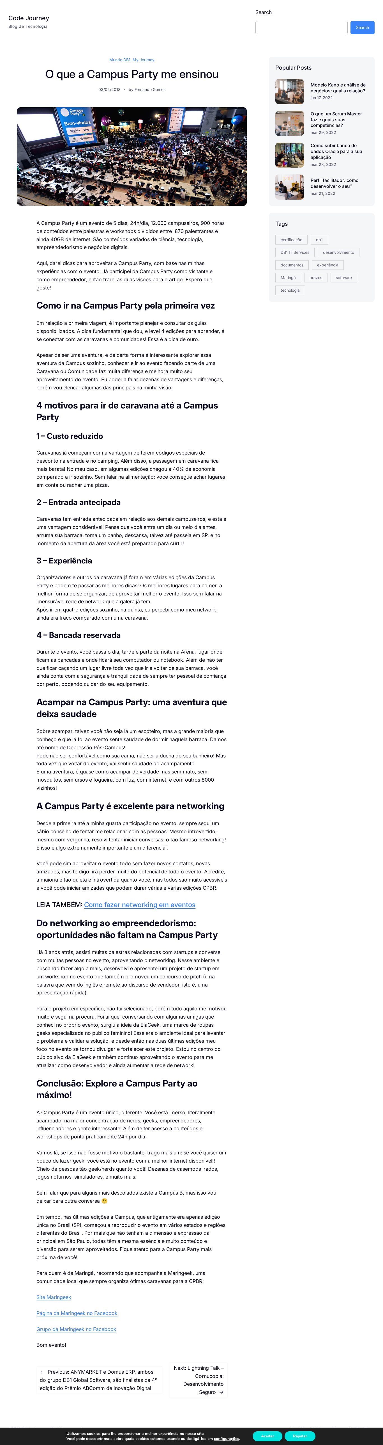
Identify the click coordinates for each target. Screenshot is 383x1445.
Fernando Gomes (150, 89)
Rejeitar (300, 1436)
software (344, 277)
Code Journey (28, 18)
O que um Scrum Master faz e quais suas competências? (336, 119)
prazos (316, 277)
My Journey (143, 59)
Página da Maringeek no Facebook (76, 1313)
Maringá (288, 277)
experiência (327, 264)
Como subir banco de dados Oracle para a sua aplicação (336, 151)
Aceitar (267, 1436)
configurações (226, 1438)
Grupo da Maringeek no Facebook (76, 1329)
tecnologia (290, 290)
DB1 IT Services (295, 252)
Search (263, 12)
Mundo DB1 (119, 59)
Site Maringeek (53, 1297)
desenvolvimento (338, 252)
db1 (319, 239)
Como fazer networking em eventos (139, 905)
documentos (292, 264)
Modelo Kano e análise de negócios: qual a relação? (338, 87)
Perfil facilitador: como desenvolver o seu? (335, 183)
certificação (291, 239)
